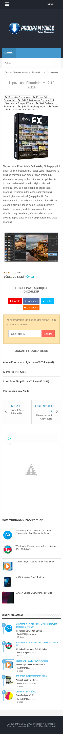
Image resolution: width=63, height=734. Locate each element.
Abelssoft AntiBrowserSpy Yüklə (31, 676)
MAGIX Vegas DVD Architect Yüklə (33, 592)
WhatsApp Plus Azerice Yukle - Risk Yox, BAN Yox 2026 (37, 644)
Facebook (32, 301)
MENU (51, 4)
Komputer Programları (18, 97)
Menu (10, 52)
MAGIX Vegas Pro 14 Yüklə (30, 577)
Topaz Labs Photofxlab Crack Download (31, 108)
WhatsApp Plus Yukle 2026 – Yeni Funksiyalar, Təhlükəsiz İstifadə (33, 531)
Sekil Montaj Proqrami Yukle (18, 103)
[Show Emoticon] (9, 438)
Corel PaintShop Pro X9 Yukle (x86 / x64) (26, 381)
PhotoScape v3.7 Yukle (16, 391)
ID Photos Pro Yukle (14, 371)
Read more (31, 634)
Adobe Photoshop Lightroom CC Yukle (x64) (28, 362)
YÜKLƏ (29, 276)
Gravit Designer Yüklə (26, 691)
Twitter (49, 301)
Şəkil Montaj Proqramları (33, 106)
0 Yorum (20, 670)
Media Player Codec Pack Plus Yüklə (35, 561)
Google (16, 301)
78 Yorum (20, 637)
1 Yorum (20, 655)
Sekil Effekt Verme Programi (34, 100)
